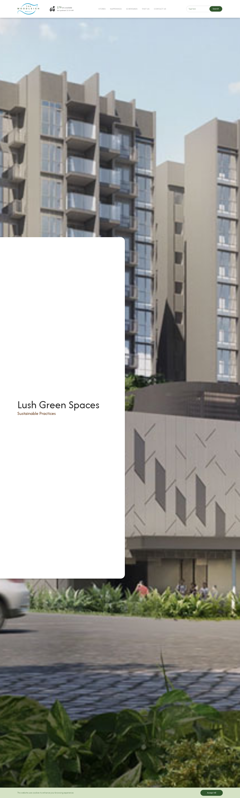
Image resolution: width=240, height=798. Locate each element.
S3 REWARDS (132, 8)
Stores (102, 8)
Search (216, 8)
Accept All (211, 792)
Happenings (116, 8)
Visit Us (145, 8)
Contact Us (160, 8)
